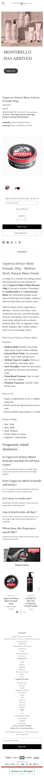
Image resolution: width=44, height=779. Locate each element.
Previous (3, 589)
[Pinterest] (19, 242)
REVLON (22, 702)
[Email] (7, 242)
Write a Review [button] (32, 112)
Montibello (22, 693)
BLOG (22, 651)
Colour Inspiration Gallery (22, 637)
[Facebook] (3, 242)
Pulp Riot (22, 705)
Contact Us (22, 649)
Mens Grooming (22, 672)
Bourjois (22, 685)
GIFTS (22, 662)
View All (22, 707)
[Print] (11, 242)
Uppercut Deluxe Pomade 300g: (22, 199)
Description (22, 252)
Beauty (22, 665)
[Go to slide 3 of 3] (24, 612)
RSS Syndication (22, 654)
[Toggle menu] (3, 3)
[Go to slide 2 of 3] (21, 612)
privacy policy (22, 641)
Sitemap (22, 656)
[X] (15, 242)
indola (22, 695)
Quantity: (22, 216)
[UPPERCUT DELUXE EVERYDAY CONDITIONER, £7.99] (30, 582)
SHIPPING (22, 644)
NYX (22, 698)
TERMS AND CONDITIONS (22, 646)
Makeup (22, 667)
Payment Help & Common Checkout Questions (22, 639)
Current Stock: (22, 209)
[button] (11, 70)
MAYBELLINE (22, 683)
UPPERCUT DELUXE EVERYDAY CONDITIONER (30, 602)
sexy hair (22, 700)
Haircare (22, 669)
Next (38, 589)
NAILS (22, 674)
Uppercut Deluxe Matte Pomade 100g (11, 601)
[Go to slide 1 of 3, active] (17, 612)
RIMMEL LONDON (22, 690)
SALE (22, 677)
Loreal (22, 688)
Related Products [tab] (22, 565)
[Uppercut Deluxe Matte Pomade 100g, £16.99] (11, 582)
